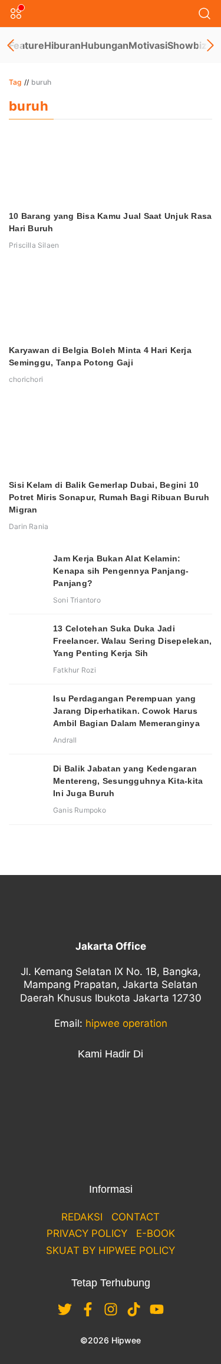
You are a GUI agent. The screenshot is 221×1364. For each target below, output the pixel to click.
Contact (135, 1217)
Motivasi (147, 45)
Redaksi (82, 1217)
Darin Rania (28, 526)
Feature (26, 45)
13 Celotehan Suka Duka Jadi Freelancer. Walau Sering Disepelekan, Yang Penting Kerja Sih (132, 641)
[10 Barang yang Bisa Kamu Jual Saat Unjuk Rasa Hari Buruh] (110, 167)
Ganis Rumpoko (80, 810)
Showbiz (187, 45)
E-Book (155, 1233)
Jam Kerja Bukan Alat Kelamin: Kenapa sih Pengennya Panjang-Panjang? (121, 571)
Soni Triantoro (77, 599)
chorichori (26, 379)
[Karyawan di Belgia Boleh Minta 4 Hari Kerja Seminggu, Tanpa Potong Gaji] (110, 301)
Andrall (65, 740)
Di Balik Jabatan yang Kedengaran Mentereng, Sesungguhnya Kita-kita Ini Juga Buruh (128, 781)
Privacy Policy (87, 1233)
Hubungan (104, 45)
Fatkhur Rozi (74, 670)
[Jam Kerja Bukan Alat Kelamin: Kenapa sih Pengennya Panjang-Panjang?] (26, 570)
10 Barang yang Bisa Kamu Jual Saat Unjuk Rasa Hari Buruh (110, 222)
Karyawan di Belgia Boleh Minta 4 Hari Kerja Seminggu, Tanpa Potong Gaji (100, 356)
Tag (15, 82)
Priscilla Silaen (34, 245)
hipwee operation (126, 1023)
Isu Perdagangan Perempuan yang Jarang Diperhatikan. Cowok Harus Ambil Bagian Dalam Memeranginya (126, 711)
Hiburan (62, 45)
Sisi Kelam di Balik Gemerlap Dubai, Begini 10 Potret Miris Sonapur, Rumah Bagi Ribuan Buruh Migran (109, 497)
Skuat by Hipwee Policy (110, 1250)
